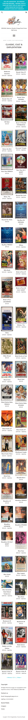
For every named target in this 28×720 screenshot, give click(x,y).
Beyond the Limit (21, 195)
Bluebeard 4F (21, 621)
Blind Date (7, 476)
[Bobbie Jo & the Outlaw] (7, 636)
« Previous (9, 677)
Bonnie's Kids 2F (7, 671)
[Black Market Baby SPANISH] (21, 393)
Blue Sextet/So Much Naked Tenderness (7, 592)
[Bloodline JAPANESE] (7, 514)
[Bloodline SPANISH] (21, 514)
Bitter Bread (7, 356)
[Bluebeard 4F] (21, 611)
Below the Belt (7, 149)
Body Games (21, 645)
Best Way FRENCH (7, 171)
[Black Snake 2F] (7, 418)
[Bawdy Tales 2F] (21, 62)
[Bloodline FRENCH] (21, 491)
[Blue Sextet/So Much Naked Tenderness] (7, 583)
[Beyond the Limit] (21, 185)
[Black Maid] (21, 369)
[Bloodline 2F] (7, 491)
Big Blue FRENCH (7, 245)
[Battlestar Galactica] (7, 61)
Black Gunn (7, 380)
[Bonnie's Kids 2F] (7, 661)
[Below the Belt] (7, 138)
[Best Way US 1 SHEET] (21, 161)
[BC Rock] (7, 112)
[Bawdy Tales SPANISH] (21, 87)
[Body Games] (21, 635)
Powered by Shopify (21, 716)
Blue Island (7, 574)
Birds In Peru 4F (21, 272)
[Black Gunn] (7, 369)
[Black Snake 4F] (21, 419)
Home (4, 40)
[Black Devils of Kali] (21, 346)
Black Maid (21, 379)
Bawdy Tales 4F (7, 99)
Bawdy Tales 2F (21, 72)
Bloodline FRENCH (21, 500)
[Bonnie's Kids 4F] (21, 661)
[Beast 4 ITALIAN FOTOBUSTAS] (21, 112)
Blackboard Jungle (21, 452)
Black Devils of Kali (21, 356)
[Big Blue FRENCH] (7, 235)
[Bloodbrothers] (21, 467)
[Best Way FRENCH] (7, 162)
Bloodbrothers (21, 477)
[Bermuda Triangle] (21, 138)
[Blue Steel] (21, 587)
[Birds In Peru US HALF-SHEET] (21, 281)
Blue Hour (21, 551)
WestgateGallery (13, 716)
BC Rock (7, 122)
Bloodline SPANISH (21, 525)
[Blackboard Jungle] (21, 442)
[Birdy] (7, 319)
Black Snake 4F (21, 430)
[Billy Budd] (7, 259)
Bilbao (21, 245)
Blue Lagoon (21, 573)
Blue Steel (21, 597)
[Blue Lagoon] (21, 564)
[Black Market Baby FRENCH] (7, 392)
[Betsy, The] (7, 186)
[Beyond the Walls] (7, 210)
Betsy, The (7, 197)
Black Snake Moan (7, 454)
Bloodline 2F (7, 501)
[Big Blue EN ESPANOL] (21, 210)
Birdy (7, 333)
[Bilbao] (21, 235)
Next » (19, 677)
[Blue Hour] (21, 540)
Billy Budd (7, 270)
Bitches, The (21, 325)
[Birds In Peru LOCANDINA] (7, 287)
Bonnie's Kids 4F (21, 671)
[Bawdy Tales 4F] (7, 88)
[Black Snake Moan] (7, 443)
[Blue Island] (7, 564)
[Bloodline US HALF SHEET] (7, 535)
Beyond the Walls (7, 220)
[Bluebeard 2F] (7, 610)
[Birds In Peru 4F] (21, 260)
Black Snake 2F (7, 429)
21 (17, 677)
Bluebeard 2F (7, 621)
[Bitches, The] (21, 315)
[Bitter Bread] (7, 346)
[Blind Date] (7, 466)
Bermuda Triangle (21, 148)
